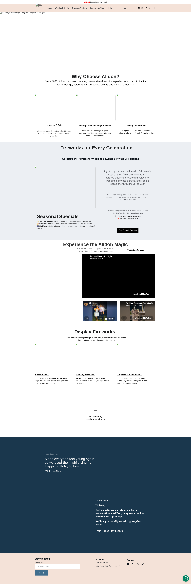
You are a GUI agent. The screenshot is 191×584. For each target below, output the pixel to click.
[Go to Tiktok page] (146, 8)
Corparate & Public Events (129, 374)
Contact (123, 8)
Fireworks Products (79, 8)
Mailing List (39, 563)
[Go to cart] (153, 7)
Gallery (111, 8)
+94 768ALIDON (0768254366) (108, 566)
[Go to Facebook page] (139, 8)
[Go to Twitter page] (149, 8)
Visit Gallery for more (135, 250)
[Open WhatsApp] (186, 578)
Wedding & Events (62, 8)
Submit (41, 573)
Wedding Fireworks (85, 374)
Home (49, 8)
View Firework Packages (128, 230)
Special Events (42, 374)
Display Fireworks (95, 331)
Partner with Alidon (97, 8)
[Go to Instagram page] (143, 8)
